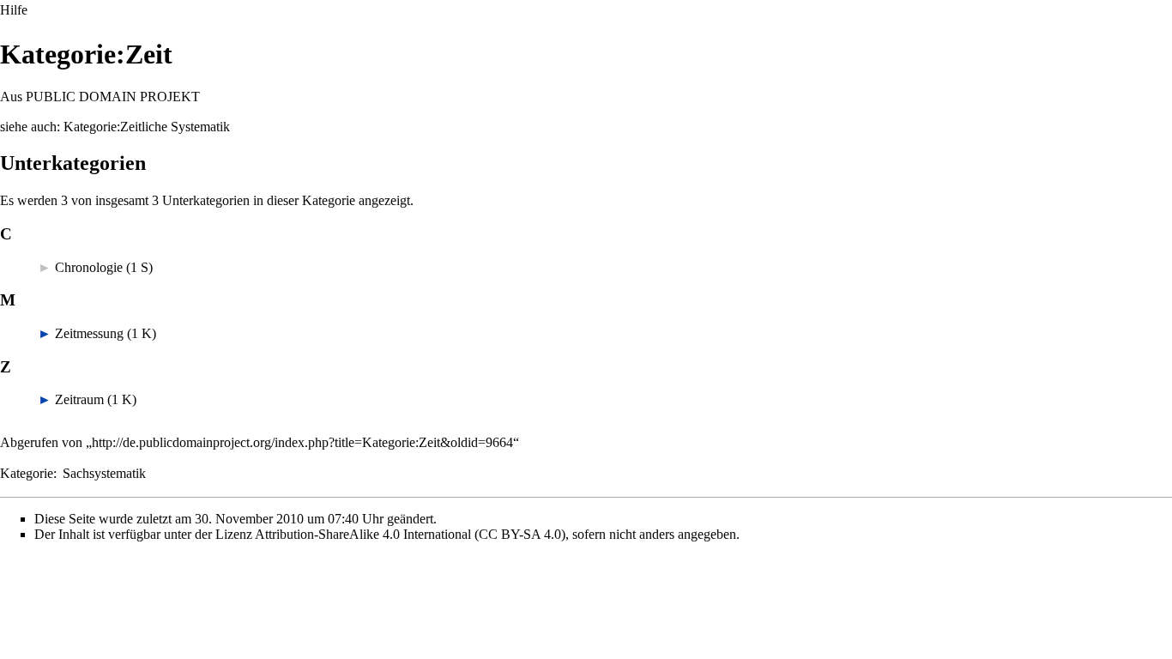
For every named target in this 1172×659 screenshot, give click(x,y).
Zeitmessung (89, 333)
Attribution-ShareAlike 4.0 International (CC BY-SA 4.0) (410, 534)
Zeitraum (79, 399)
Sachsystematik (104, 473)
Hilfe (13, 10)
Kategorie (26, 473)
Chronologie (89, 267)
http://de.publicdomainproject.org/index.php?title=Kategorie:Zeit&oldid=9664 (302, 442)
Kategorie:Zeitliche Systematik (146, 126)
